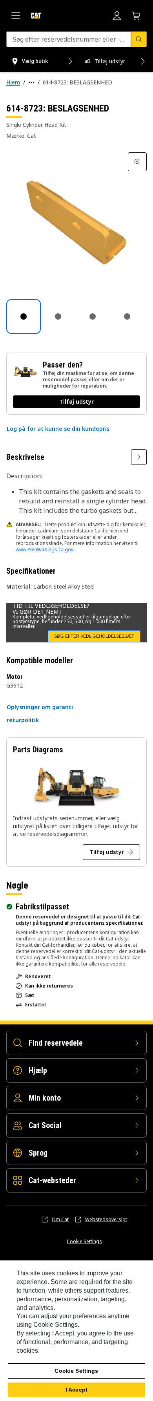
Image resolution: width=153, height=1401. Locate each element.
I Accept (76, 1389)
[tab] (23, 316)
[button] (58, 429)
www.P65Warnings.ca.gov (44, 549)
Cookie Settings (84, 1241)
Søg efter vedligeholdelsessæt (94, 636)
